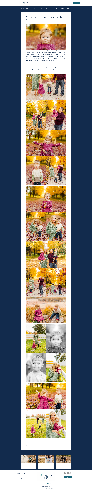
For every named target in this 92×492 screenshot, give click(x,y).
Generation (51, 8)
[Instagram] (65, 473)
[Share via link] (26, 445)
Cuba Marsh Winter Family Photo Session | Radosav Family (63, 465)
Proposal (40, 8)
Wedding (28, 8)
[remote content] (46, 256)
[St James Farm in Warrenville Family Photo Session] (46, 459)
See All (70, 452)
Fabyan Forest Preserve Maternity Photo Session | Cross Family (28, 465)
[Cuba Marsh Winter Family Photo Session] (63, 459)
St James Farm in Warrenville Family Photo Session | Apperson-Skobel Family (45, 465)
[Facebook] (68, 473)
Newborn (57, 8)
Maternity (63, 8)
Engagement (34, 8)
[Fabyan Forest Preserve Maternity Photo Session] (28, 459)
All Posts (22, 8)
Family (46, 8)
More (68, 8)
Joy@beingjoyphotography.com (23, 480)
